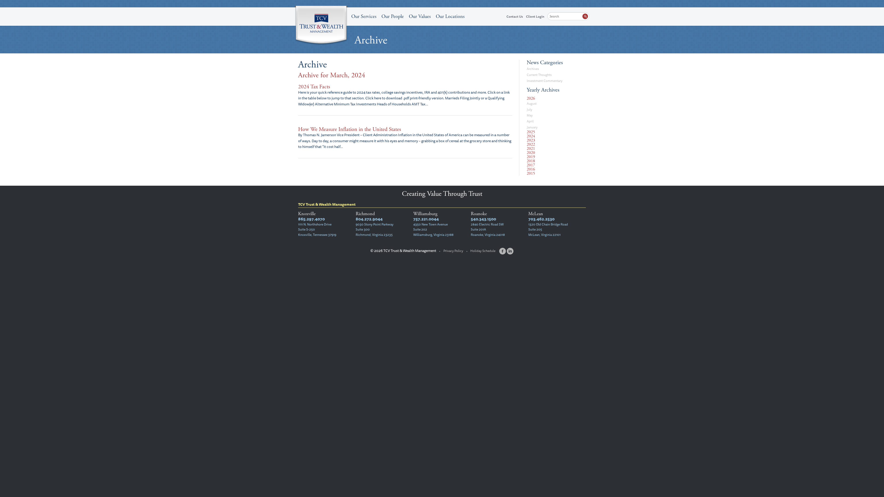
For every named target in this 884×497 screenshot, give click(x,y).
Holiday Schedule (482, 250)
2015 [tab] (531, 173)
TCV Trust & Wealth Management (321, 26)
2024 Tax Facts (314, 86)
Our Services (363, 16)
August (532, 103)
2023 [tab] (531, 140)
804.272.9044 (369, 219)
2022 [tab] (531, 144)
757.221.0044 (426, 219)
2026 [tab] (531, 98)
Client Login (535, 16)
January (532, 127)
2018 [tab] (531, 161)
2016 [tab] (531, 169)
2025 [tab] (531, 132)
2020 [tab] (531, 153)
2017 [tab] (531, 165)
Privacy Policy (453, 250)
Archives (533, 68)
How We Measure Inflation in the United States (349, 129)
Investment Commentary (544, 80)
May (530, 115)
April (530, 121)
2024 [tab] (531, 136)
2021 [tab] (531, 149)
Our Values (420, 16)
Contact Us (514, 16)
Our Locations (450, 16)
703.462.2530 (541, 219)
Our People (392, 16)
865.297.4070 (311, 219)
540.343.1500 (483, 219)
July (529, 109)
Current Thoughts (539, 74)
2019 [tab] (531, 157)
